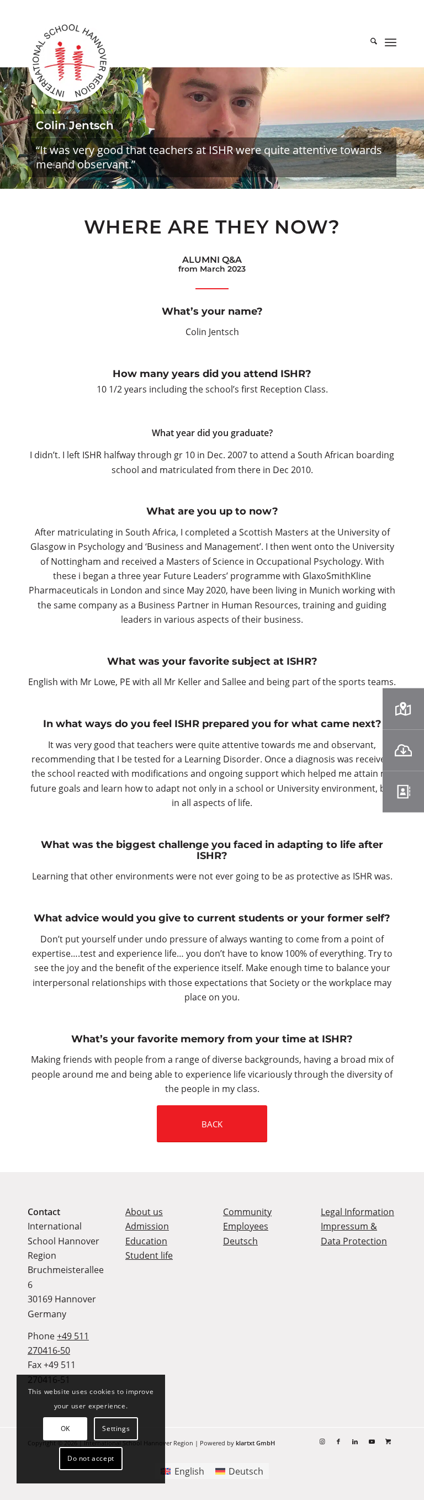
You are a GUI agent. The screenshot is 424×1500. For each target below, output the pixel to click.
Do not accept (90, 1458)
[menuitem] (368, 42)
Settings (116, 1428)
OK (65, 1428)
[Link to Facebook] (338, 1441)
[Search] (368, 42)
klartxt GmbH (255, 1443)
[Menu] (390, 42)
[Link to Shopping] (388, 1441)
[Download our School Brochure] (403, 750)
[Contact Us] (403, 791)
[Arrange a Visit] (403, 708)
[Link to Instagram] (322, 1441)
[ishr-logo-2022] (69, 62)
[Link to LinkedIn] (355, 1441)
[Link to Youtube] (371, 1441)
